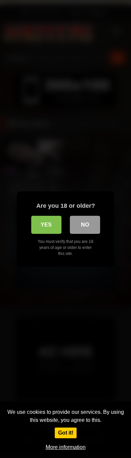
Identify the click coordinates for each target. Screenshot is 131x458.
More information (66, 447)
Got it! (65, 433)
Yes (46, 224)
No (85, 224)
